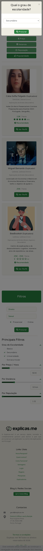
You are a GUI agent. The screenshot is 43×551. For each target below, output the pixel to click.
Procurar (22, 32)
